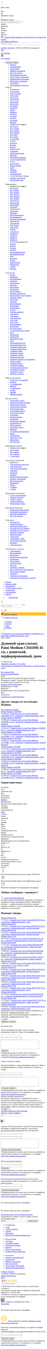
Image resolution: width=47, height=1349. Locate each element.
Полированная (15, 217)
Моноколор (14, 265)
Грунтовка (14, 415)
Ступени (13, 116)
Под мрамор (15, 133)
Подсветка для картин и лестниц (23, 578)
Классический (15, 166)
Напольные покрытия (18, 81)
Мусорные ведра (16, 481)
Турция (13, 248)
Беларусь (13, 143)
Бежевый (13, 258)
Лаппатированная (17, 153)
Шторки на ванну (17, 374)
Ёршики (13, 475)
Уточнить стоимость (9, 1088)
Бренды (8, 594)
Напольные (14, 335)
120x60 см (14, 234)
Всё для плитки (16, 73)
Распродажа (13, 597)
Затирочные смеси (17, 401)
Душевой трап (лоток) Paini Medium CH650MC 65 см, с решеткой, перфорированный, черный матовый (23, 763)
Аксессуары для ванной (19, 77)
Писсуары (14, 300)
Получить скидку (8, 1338)
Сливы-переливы (17, 502)
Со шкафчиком (16, 384)
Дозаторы (14, 473)
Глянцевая (14, 151)
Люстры (13, 565)
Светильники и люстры (19, 85)
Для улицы (14, 98)
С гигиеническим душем (19, 331)
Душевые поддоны (17, 370)
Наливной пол (15, 423)
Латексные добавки (17, 421)
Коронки (13, 429)
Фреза (12, 434)
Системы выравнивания (19, 431)
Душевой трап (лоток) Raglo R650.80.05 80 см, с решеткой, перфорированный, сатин (23, 1008)
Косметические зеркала (19, 477)
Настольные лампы (17, 572)
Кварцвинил (10, 586)
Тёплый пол (15, 522)
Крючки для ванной (18, 479)
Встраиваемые (15, 279)
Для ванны (14, 316)
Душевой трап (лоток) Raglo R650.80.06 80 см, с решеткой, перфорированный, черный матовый (22, 952)
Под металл (14, 195)
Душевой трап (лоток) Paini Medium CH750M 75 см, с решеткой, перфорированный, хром (23, 750)
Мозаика (13, 112)
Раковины (14, 277)
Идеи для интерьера (13, 1249)
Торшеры (13, 574)
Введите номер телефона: (11, 1113)
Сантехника (14, 69)
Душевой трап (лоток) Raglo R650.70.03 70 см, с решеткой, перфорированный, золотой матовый (22, 940)
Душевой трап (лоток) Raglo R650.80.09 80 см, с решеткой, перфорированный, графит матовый (22, 946)
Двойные (13, 281)
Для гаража (14, 225)
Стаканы (13, 487)
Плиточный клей (16, 180)
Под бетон (14, 127)
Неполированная (16, 215)
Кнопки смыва (16, 298)
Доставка (39, 37)
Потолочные (15, 561)
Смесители (14, 314)
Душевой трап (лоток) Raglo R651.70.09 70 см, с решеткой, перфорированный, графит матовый (22, 958)
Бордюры (13, 108)
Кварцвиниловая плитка (19, 510)
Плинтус (13, 114)
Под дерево (14, 129)
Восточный (14, 164)
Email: (3, 1221)
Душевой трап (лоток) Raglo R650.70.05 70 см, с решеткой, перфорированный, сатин (23, 989)
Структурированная (18, 159)
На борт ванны (16, 328)
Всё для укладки (16, 516)
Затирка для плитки (17, 178)
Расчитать (5, 1168)
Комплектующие (16, 339)
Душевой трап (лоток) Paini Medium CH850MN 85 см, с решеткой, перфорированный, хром (22, 715)
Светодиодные (16, 563)
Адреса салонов (11, 1229)
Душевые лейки (16, 351)
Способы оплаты (12, 1243)
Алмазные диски (16, 427)
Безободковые (15, 304)
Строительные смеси (13, 588)
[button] (2, 603)
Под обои (13, 135)
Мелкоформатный (17, 254)
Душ (12, 341)
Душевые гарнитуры (18, 347)
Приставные (15, 308)
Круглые (13, 285)
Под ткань (14, 137)
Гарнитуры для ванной (19, 380)
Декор (12, 110)
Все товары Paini (7, 672)
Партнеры (9, 1233)
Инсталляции (15, 291)
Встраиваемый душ (17, 343)
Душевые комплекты (18, 349)
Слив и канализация (18, 495)
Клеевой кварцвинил (18, 514)
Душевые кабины (17, 366)
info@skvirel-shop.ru (8, 1276)
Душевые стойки (16, 355)
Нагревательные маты (18, 526)
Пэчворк (13, 172)
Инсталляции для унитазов (20, 295)
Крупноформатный (17, 252)
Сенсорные (14, 537)
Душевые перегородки (19, 368)
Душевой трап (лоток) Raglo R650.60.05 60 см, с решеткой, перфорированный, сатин (23, 921)
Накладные (14, 287)
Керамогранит (15, 67)
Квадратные (15, 283)
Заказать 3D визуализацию (11, 684)
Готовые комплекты (18, 293)
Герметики (14, 419)
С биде (12, 310)
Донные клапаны (17, 497)
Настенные (14, 326)
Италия (13, 145)
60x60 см (13, 240)
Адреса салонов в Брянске (14, 898)
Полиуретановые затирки (20, 403)
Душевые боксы (16, 363)
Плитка (13, 65)
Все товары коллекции (10, 710)
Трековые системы (17, 567)
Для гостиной (15, 94)
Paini (3, 812)
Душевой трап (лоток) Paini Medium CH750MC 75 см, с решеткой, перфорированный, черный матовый (23, 743)
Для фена (13, 471)
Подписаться (33, 1221)
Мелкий (13, 122)
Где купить (21, 664)
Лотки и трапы (16, 499)
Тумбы (12, 390)
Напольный (14, 203)
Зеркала (13, 382)
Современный (15, 174)
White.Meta (5, 1304)
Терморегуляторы (17, 532)
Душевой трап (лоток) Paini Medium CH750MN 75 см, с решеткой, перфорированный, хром (22, 735)
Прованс (13, 170)
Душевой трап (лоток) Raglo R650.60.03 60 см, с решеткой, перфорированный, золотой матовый (23, 927)
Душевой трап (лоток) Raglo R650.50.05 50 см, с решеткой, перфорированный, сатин (23, 983)
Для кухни (14, 96)
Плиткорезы (15, 436)
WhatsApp (12, 1111)
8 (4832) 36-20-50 (7, 48)
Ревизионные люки (17, 504)
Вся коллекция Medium (10, 674)
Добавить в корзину (8, 664)
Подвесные (14, 289)
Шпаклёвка (14, 440)
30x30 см (13, 236)
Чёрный (13, 269)
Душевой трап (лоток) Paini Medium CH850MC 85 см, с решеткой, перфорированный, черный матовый (23, 722)
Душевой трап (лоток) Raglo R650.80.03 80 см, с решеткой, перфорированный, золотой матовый (22, 995)
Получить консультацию (10, 1190)
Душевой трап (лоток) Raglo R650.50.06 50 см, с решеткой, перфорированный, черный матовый (23, 977)
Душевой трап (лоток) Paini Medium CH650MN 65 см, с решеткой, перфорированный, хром (22, 756)
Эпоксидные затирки (18, 407)
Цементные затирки (18, 405)
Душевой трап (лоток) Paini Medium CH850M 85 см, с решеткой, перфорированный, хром (23, 729)
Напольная (14, 102)
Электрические (16, 545)
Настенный (14, 205)
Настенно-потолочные (19, 557)
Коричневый (15, 263)
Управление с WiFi (17, 539)
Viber (18, 1111)
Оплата (32, 37)
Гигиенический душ (18, 345)
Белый (12, 260)
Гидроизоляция (16, 417)
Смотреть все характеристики (12, 697)
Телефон (4, 1111)
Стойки (13, 489)
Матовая (13, 155)
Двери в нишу (15, 361)
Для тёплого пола (17, 413)
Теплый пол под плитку (19, 530)
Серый (12, 267)
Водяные (13, 543)
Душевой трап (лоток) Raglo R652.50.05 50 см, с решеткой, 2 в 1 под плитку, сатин (23, 964)
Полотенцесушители (18, 541)
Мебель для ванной (17, 71)
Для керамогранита (17, 411)
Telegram (24, 1111)
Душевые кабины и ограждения (22, 359)
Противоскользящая (18, 157)
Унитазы (13, 302)
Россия (12, 147)
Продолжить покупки (9, 1323)
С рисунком (14, 139)
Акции (26, 37)
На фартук (14, 106)
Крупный (13, 120)
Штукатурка (15, 442)
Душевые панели (16, 353)
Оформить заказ (35, 1321)
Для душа (13, 320)
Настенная (14, 104)
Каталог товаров (10, 614)
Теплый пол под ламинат (20, 528)
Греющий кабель (16, 524)
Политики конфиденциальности (22, 1057)
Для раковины (15, 318)
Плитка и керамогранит (14, 1257)
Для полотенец (16, 467)
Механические (15, 535)
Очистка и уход (16, 438)
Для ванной (14, 91)
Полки (12, 485)
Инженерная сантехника (19, 79)
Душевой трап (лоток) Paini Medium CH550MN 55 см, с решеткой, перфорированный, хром (22, 777)
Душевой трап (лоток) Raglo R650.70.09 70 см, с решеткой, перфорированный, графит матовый (23, 1001)
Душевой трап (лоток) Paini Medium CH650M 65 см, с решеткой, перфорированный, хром (23, 770)
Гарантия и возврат (13, 1245)
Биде (12, 333)
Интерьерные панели (18, 75)
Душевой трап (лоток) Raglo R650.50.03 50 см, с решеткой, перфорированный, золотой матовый (23, 970)
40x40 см (13, 238)
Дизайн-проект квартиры (13, 37)
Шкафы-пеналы (16, 394)
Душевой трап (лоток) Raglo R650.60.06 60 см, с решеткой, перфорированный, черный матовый (23, 933)
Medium (4, 800)
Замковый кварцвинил (19, 512)
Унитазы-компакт (17, 312)
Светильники (15, 551)
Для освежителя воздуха (19, 464)
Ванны (12, 275)
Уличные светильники (18, 576)
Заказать (5, 1051)
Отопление (14, 83)
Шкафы (13, 392)
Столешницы (15, 388)
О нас (7, 1227)
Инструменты (15, 425)
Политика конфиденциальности (17, 1235)
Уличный (13, 207)
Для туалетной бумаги (18, 469)
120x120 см (14, 232)
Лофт (12, 168)
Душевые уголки (16, 372)
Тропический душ (17, 357)
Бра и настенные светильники (22, 570)
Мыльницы (14, 483)
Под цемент (14, 199)
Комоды (13, 386)
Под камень (14, 131)
